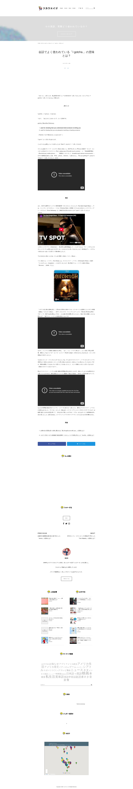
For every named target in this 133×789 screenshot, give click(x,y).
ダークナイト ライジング (70, 206)
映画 (69, 63)
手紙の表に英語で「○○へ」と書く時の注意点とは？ (56, 600)
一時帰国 (57, 673)
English (61, 8)
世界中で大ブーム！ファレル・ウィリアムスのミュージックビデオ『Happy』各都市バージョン (84, 640)
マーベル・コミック (55, 410)
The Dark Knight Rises (84, 206)
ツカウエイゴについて (66, 33)
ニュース (77, 669)
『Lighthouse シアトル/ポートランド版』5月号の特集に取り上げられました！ (84, 610)
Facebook (79, 8)
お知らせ (54, 663)
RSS (66, 518)
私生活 (50, 676)
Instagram (82, 8)
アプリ (62, 663)
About (70, 8)
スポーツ (48, 670)
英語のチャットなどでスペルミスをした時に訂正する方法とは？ (56, 639)
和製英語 (64, 674)
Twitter (80, 8)
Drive (51, 312)
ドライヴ (46, 312)
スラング (56, 670)
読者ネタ (83, 676)
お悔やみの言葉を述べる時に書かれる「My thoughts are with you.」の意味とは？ (63, 430)
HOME (39, 43)
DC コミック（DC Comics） (48, 414)
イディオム (64, 666)
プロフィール (66, 578)
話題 (75, 676)
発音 (43, 676)
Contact (73, 8)
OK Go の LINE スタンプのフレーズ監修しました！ (84, 619)
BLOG (42, 43)
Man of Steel (72, 373)
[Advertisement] (66, 82)
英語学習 (68, 676)
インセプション (43, 263)
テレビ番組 (65, 670)
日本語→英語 (74, 673)
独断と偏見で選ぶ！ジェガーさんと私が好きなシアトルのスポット (84, 629)
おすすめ (45, 664)
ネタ (86, 670)
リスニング (51, 674)
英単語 (59, 676)
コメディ (80, 667)
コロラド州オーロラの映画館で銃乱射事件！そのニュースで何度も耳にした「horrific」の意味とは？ (67, 435)
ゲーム (72, 666)
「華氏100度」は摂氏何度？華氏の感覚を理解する (55, 609)
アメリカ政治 (71, 664)
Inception (51, 263)
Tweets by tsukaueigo (81, 703)
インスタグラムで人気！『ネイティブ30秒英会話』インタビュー (84, 600)
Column (65, 8)
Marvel (63, 410)
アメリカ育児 (51, 666)
